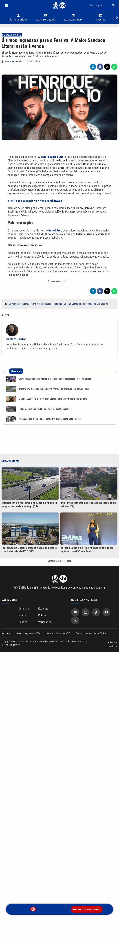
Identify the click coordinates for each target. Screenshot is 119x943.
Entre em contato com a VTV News (91, 633)
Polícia (42, 615)
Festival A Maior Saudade (41, 304)
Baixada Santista (11, 35)
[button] (6, 5)
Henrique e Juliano (62, 304)
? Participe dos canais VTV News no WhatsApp (35, 200)
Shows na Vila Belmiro (98, 304)
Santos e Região (79, 304)
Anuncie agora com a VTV (28, 633)
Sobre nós (6, 633)
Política (22, 622)
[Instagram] (86, 612)
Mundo (22, 615)
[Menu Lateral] (6, 5)
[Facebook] (106, 612)
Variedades (44, 622)
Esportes (43, 608)
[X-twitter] (75, 620)
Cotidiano (23, 608)
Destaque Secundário (18, 304)
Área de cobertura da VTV (58, 633)
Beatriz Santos (11, 61)
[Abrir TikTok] (96, 612)
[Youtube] (75, 612)
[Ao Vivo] (33, 909)
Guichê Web (55, 230)
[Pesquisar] (113, 5)
